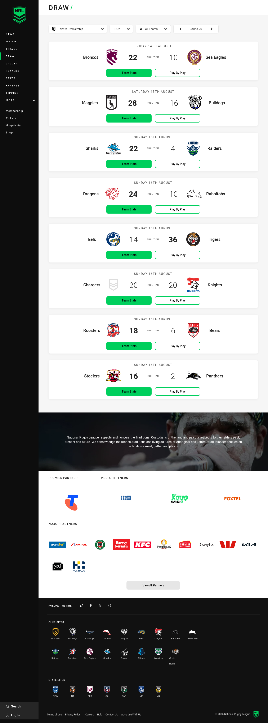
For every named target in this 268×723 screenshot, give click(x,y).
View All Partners (153, 585)
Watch (11, 41)
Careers (89, 714)
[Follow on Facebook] (91, 605)
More (10, 100)
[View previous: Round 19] (178, 29)
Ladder (12, 63)
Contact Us (112, 714)
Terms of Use (54, 714)
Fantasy (13, 85)
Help (99, 714)
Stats (11, 78)
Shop (9, 132)
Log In (15, 715)
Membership (14, 111)
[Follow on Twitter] (100, 605)
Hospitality (13, 125)
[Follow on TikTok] (81, 605)
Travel (12, 48)
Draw (10, 56)
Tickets (11, 118)
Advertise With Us (131, 714)
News (10, 34)
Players (12, 70)
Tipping (12, 92)
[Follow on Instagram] (109, 605)
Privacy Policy (72, 714)
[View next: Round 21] (213, 29)
